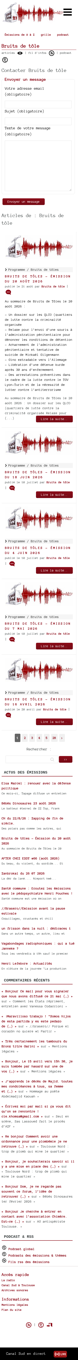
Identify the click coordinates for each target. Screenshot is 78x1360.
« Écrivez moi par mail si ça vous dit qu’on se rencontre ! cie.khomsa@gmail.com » (36, 1111)
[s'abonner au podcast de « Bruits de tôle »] (5, 60)
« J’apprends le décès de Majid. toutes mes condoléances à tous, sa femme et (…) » (37, 1086)
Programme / (19, 269)
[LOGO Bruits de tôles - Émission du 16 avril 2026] (39, 681)
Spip (39, 1317)
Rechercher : (39, 749)
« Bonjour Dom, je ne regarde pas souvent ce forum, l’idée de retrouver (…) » (32, 1191)
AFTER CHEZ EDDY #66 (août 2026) (31, 858)
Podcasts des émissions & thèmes (38, 1255)
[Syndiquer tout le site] (28, 1325)
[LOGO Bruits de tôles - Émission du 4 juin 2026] (39, 529)
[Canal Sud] (32, 21)
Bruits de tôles (45, 269)
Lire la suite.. (54, 419)
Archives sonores (15, 1290)
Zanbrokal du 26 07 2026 (23, 873)
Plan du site (12, 1309)
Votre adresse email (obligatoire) (24, 91)
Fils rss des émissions (29, 1262)
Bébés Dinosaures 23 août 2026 (29, 803)
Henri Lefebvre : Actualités (27, 963)
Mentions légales (15, 1304)
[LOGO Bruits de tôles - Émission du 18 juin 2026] (39, 453)
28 (54, 738)
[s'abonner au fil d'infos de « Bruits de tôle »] (51, 53)
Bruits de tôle (53, 286)
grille (46, 34)
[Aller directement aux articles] (20, 53)
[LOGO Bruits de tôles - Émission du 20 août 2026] (39, 258)
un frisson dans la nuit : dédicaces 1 (36, 928)
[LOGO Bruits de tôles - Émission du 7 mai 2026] (39, 605)
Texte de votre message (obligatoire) (28, 131)
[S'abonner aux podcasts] (41, 1325)
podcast (63, 34)
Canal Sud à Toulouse (18, 1285)
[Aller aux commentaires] (8, 292)
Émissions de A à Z (20, 34)
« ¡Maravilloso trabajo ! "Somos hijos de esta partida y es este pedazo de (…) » (36, 1021)
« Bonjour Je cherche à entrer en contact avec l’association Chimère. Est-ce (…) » (34, 1216)
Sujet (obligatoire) (24, 111)
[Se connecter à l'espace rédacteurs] (49, 1325)
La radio (8, 1280)
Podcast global (22, 1249)
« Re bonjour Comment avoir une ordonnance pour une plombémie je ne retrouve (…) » (34, 1141)
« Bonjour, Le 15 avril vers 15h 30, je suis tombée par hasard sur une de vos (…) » (37, 1066)
